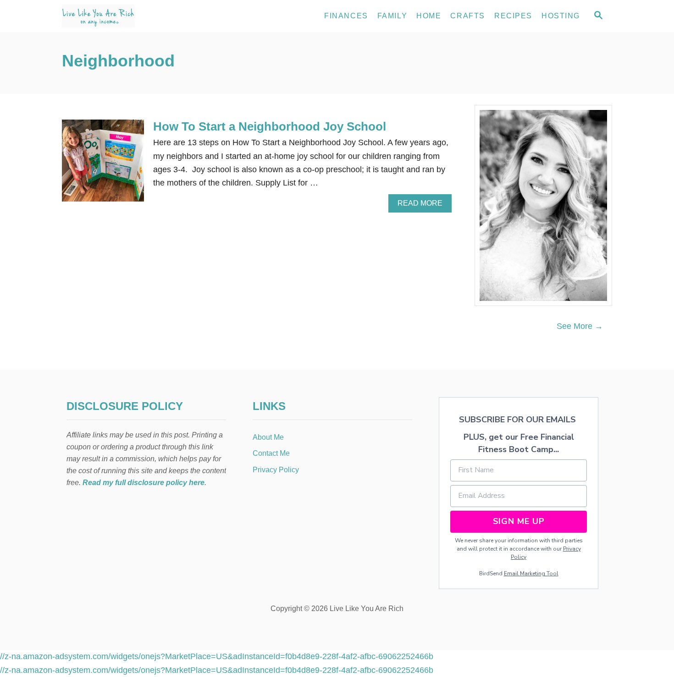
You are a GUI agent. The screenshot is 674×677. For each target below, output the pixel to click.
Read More (423, 206)
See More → (580, 326)
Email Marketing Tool (531, 573)
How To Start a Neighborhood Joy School (269, 126)
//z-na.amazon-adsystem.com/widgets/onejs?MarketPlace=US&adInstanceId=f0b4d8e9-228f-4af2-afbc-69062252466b (216, 656)
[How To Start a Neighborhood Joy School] (103, 165)
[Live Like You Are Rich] (144, 16)
